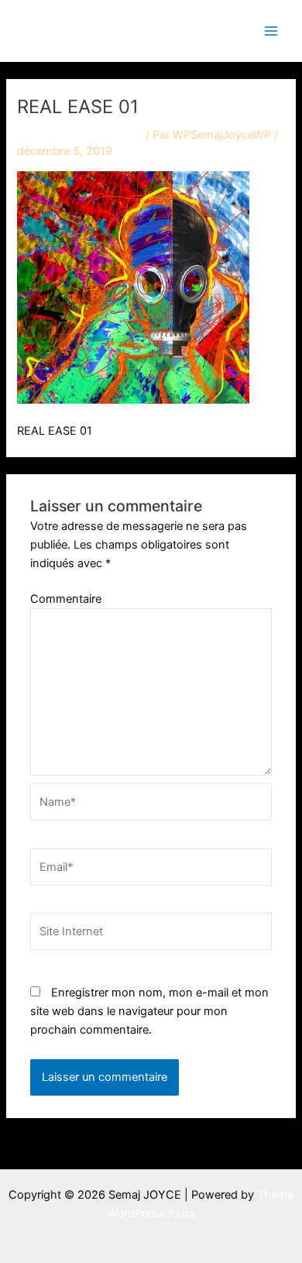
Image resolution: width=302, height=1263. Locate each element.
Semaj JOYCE (94, 30)
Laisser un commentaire (79, 135)
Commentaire (65, 599)
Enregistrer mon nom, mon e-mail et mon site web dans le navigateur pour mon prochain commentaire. (149, 1011)
